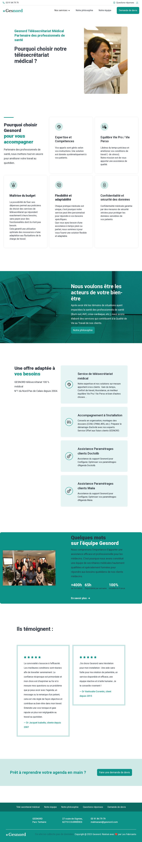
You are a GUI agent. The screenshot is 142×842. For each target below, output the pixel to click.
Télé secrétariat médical (28, 807)
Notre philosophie (84, 10)
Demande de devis (128, 10)
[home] (13, 10)
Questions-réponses (93, 807)
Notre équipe (105, 10)
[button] (62, 10)
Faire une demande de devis (114, 772)
